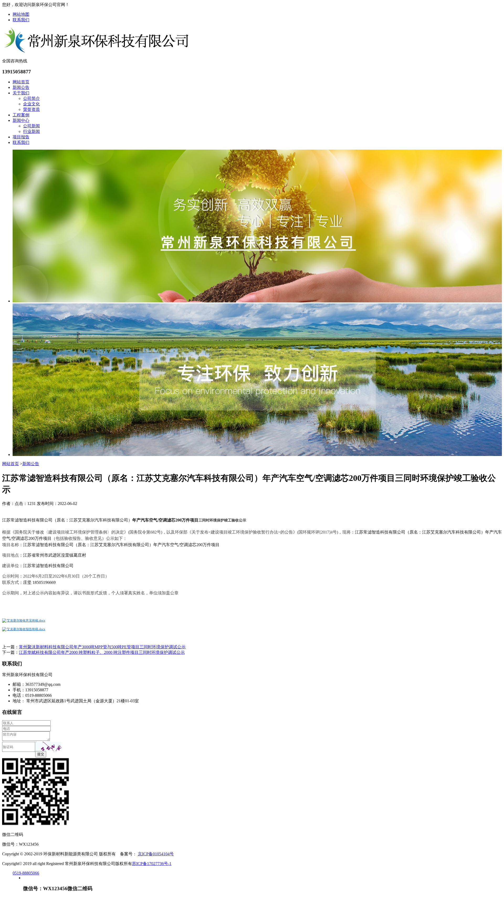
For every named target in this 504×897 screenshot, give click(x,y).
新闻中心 (21, 120)
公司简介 (31, 98)
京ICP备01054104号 (156, 854)
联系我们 (21, 20)
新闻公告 (21, 87)
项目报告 (21, 137)
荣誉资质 (31, 109)
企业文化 (31, 104)
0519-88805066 (26, 873)
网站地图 (21, 14)
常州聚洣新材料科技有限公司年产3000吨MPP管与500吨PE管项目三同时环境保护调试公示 (102, 647)
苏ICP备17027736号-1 (151, 863)
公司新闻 (31, 126)
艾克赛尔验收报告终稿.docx (26, 629)
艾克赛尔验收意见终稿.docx (26, 620)
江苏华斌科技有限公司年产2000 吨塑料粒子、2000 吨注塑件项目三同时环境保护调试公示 (102, 652)
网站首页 (21, 82)
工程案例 (21, 115)
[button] (48, 746)
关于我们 (21, 93)
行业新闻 (31, 131)
